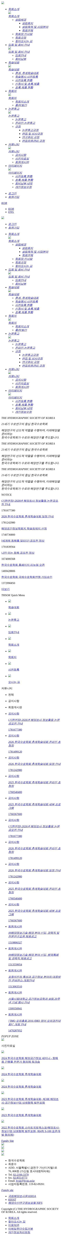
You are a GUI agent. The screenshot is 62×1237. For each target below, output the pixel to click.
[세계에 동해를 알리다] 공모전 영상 (22, 540)
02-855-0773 (20, 1177)
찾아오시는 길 (16, 1221)
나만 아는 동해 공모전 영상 (17, 552)
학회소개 (13, 1218)
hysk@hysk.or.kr (25, 1180)
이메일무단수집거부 (20, 1228)
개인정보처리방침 (19, 1232)
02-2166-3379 (21, 1174)
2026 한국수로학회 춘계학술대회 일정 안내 (27, 516)
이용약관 (13, 1225)
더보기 (5, 589)
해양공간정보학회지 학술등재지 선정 (24, 528)
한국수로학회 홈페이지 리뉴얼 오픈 (23, 564)
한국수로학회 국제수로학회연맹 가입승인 (26, 577)
